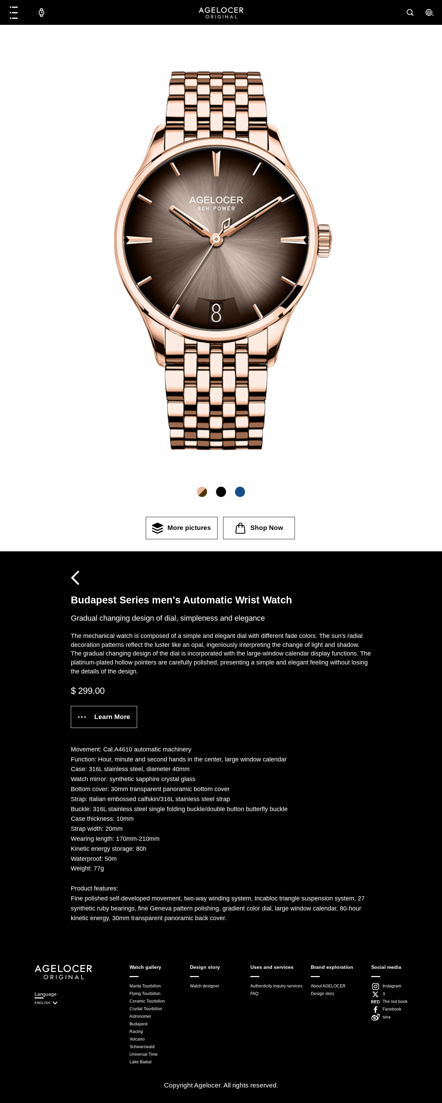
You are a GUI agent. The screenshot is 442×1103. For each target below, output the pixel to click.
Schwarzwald (142, 1046)
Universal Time (143, 1054)
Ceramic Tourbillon (147, 1001)
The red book (395, 1001)
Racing (136, 1031)
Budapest (138, 1024)
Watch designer (204, 986)
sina (387, 1017)
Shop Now (266, 527)
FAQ (254, 993)
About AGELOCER (328, 986)
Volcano (137, 1039)
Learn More (112, 716)
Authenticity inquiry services (276, 986)
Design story (322, 993)
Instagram (392, 986)
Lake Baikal (140, 1062)
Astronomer (140, 1016)
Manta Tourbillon (145, 986)
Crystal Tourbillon (145, 1008)
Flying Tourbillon (145, 993)
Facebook (392, 1009)
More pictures (189, 527)
